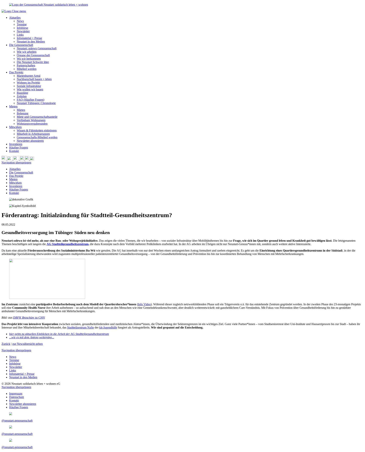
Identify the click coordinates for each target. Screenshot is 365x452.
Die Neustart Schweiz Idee (33, 62)
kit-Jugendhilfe (108, 327)
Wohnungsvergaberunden (32, 123)
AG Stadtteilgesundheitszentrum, (68, 244)
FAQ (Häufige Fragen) (30, 99)
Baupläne (22, 92)
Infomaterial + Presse (29, 38)
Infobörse (22, 27)
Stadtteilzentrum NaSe (80, 327)
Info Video (144, 304)
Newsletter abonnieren (30, 140)
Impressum (15, 393)
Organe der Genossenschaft (33, 55)
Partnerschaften (26, 65)
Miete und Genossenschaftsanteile (37, 116)
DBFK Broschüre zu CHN (29, 317)
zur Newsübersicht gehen (27, 343)
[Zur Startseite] (7, 11)
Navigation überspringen (16, 162)
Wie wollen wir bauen (30, 89)
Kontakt (14, 151)
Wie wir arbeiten (26, 51)
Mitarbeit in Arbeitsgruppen (33, 133)
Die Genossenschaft (21, 45)
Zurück (6, 343)
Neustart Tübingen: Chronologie (36, 103)
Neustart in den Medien (31, 41)
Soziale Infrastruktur (29, 86)
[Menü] (32, 159)
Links (20, 34)
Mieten (13, 106)
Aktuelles (15, 17)
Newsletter (23, 31)
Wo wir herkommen (29, 58)
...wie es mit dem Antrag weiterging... (31, 337)
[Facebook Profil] (27, 159)
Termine (22, 24)
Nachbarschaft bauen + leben (34, 79)
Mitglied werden (26, 68)
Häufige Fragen (18, 147)
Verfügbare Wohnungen (31, 120)
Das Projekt (16, 72)
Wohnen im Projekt (28, 82)
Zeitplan (22, 96)
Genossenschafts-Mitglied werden (37, 137)
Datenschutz (16, 397)
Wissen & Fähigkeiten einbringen (37, 130)
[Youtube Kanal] (16, 159)
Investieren (15, 144)
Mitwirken (15, 127)
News (20, 21)
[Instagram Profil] (22, 159)
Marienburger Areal (28, 75)
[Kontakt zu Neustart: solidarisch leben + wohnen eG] (10, 159)
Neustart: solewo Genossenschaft (36, 48)
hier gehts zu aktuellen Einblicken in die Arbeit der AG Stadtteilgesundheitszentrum (59, 334)
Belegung (22, 113)
